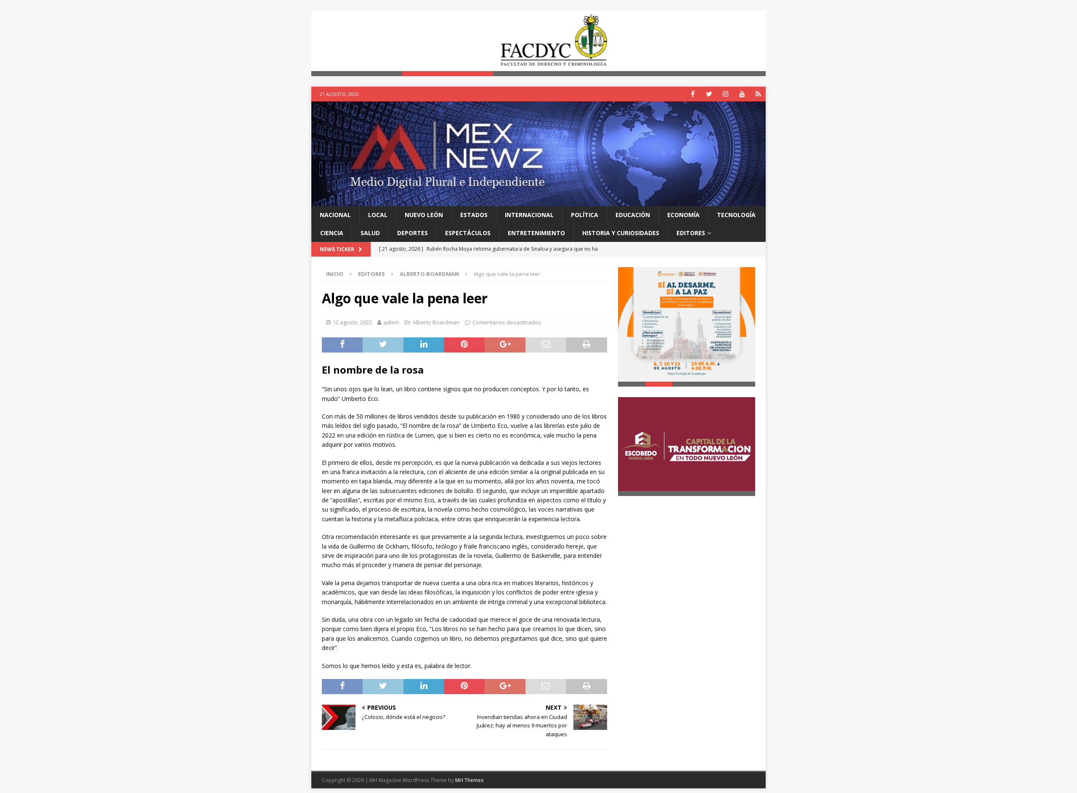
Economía (683, 215)
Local (377, 215)
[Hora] (758, 94)
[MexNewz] (538, 201)
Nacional (335, 215)
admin (391, 322)
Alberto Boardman (436, 322)
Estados (474, 215)
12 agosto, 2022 (352, 322)
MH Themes (469, 780)
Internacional (529, 215)
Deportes (412, 233)
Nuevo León (424, 215)
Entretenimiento (536, 233)
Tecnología (736, 215)
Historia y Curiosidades (620, 233)
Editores (690, 233)
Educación (632, 215)
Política (584, 215)
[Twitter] (709, 94)
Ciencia (331, 233)
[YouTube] (742, 94)
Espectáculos (468, 233)
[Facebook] (692, 94)
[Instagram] (725, 94)
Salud (370, 233)
